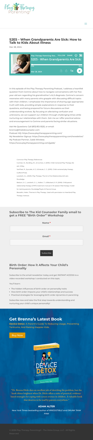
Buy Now (17, 335)
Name (46, 223)
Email (46, 236)
